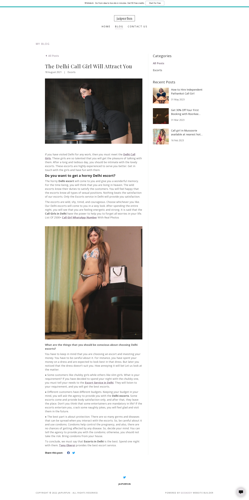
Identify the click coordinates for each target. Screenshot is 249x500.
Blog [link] (119, 26)
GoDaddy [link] (186, 492)
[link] (124, 18)
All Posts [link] (158, 63)
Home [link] (106, 26)
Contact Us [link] (137, 26)
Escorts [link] (157, 70)
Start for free (155, 3)
